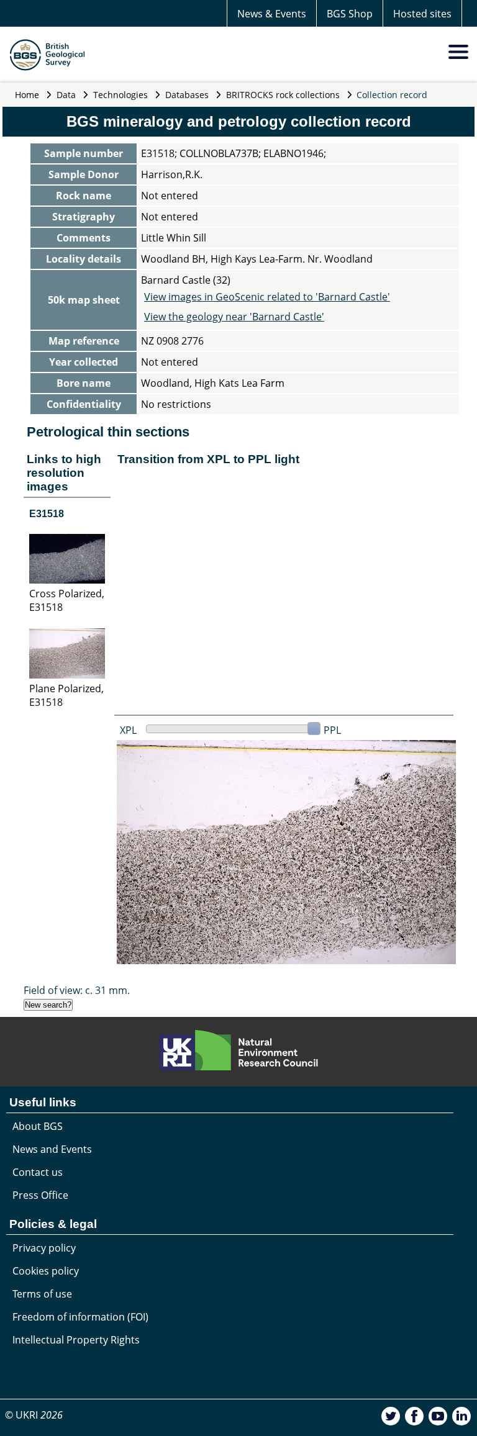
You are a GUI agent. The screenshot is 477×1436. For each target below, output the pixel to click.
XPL (128, 730)
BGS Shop (350, 13)
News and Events (52, 1149)
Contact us (37, 1172)
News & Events (271, 13)
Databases (187, 95)
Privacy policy (44, 1248)
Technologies (120, 95)
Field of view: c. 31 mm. (77, 990)
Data (66, 95)
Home (27, 95)
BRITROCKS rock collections (283, 95)
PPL (332, 730)
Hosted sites (422, 13)
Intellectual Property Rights (76, 1340)
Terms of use (42, 1294)
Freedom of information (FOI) (80, 1317)
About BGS (37, 1126)
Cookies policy (45, 1271)
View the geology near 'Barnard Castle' (234, 316)
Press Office (40, 1195)
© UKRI (34, 1415)
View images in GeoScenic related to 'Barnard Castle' (267, 297)
